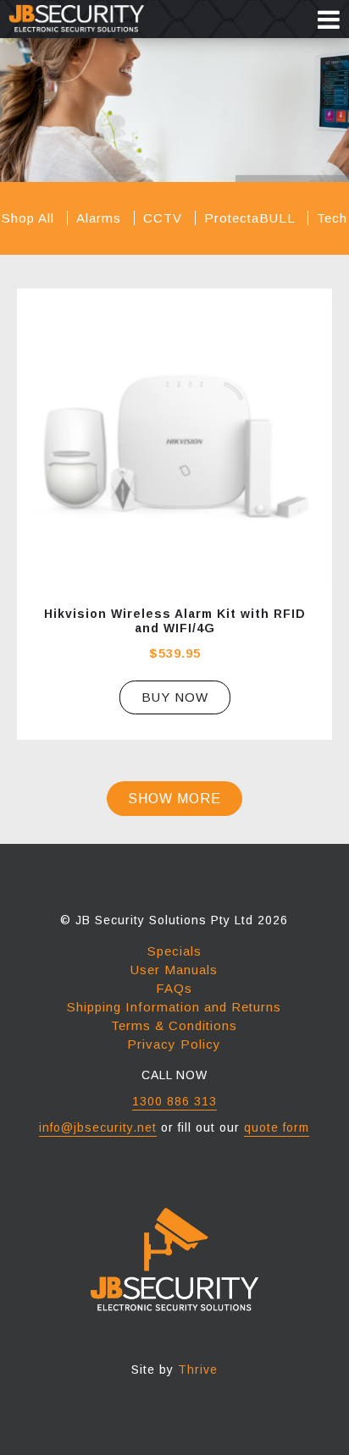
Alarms (100, 218)
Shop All (30, 218)
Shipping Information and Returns (174, 1007)
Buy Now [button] (174, 697)
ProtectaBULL (251, 218)
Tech (332, 218)
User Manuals (174, 969)
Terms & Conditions (174, 1025)
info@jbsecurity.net (98, 1127)
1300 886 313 (174, 1101)
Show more (174, 798)
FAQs (174, 988)
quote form (276, 1127)
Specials (174, 951)
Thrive (198, 1369)
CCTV (164, 218)
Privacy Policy (174, 1044)
